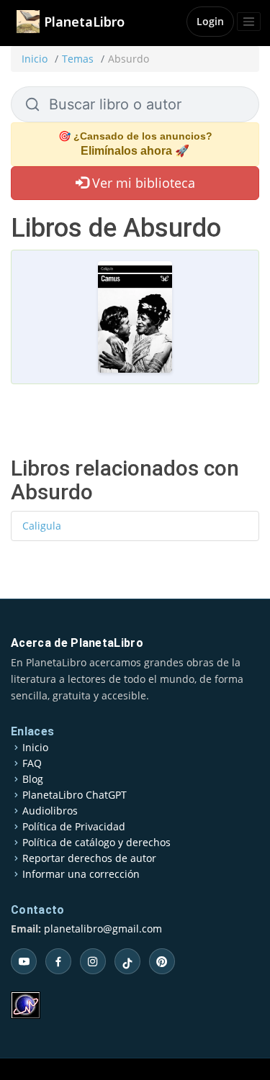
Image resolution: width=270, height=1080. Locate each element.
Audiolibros (50, 811)
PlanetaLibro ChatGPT (74, 795)
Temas (78, 58)
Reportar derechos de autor (89, 858)
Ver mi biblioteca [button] (142, 182)
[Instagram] (93, 961)
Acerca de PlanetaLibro (77, 643)
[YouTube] (24, 961)
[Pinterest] (162, 961)
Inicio (35, 58)
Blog (32, 779)
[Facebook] (58, 961)
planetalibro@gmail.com (103, 928)
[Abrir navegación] (249, 21)
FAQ (32, 763)
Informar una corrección (81, 874)
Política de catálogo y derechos (96, 843)
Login (210, 21)
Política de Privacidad (73, 827)
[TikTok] (127, 961)
